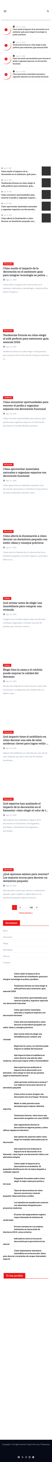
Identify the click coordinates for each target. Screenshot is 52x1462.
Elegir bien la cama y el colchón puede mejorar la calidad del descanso (22, 673)
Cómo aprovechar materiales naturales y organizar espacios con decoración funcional (19, 209)
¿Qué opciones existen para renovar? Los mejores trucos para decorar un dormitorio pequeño (26, 877)
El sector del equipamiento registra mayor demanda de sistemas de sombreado (24, 1217)
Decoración (8, 89)
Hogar (5, 943)
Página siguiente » (26, 913)
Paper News (32, 1444)
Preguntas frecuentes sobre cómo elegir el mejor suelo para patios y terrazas (24, 1181)
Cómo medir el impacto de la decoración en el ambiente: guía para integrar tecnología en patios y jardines (31, 32)
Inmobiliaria (7, 950)
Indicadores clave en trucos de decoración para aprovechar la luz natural (24, 1241)
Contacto (6, 963)
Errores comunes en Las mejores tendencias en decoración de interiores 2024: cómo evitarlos (23, 1229)
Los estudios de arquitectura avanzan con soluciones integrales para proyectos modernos (25, 1205)
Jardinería (8, 397)
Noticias (7, 598)
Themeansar (44, 1444)
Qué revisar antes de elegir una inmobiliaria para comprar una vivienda (22, 606)
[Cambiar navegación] (5, 11)
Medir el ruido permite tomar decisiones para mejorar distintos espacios (23, 1106)
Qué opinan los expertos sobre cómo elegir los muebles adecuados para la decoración (25, 1139)
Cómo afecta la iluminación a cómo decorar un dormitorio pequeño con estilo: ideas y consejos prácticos (17, 221)
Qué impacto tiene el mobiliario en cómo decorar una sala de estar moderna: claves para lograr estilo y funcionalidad (25, 742)
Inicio (5, 931)
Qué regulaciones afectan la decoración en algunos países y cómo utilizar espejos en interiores (25, 1127)
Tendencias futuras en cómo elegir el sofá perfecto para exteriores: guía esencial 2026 (18, 186)
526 (31, 907)
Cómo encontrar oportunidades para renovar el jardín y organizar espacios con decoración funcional (32, 61)
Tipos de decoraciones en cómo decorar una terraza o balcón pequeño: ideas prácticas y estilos (23, 1193)
